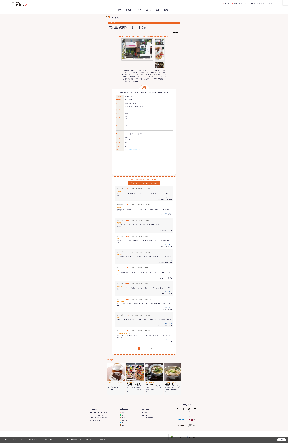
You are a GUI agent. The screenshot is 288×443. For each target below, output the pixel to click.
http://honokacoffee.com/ (132, 149)
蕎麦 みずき (150, 384)
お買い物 (148, 10)
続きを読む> (168, 197)
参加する (167, 10)
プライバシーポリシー (148, 417)
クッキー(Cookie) (26, 439)
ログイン (285, 4)
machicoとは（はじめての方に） (98, 412)
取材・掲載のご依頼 (95, 420)
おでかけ (129, 10)
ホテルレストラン (137, 382)
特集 (119, 10)
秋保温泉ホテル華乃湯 (133, 384)
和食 (153, 382)
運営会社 (144, 412)
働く (157, 10)
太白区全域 (111, 382)
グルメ (139, 10)
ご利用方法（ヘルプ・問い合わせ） (257, 3)
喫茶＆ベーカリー (119, 382)
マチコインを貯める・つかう (240, 3)
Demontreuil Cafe (114, 384)
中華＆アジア (174, 382)
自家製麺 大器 (169, 384)
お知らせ (270, 3)
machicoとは (227, 3)
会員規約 (144, 415)
